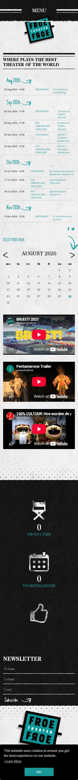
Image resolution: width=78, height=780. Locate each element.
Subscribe (11, 700)
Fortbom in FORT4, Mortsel (64, 114)
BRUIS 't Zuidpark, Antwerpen (64, 137)
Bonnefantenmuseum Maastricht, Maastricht (62, 173)
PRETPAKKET (42, 89)
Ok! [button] (39, 772)
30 (70, 296)
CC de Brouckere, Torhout (62, 218)
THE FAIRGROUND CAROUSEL (42, 126)
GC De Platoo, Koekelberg (60, 91)
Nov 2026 (13, 208)
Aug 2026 (13, 81)
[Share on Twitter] (73, 228)
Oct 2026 (13, 163)
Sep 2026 (13, 103)
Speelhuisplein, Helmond (58, 181)
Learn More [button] (13, 761)
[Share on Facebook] (69, 228)
